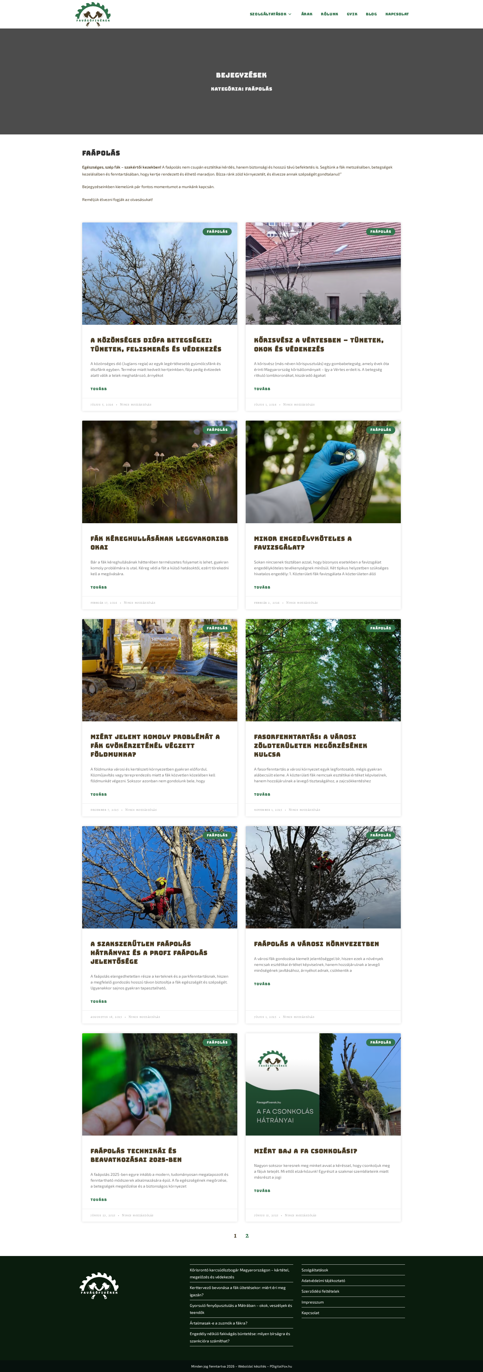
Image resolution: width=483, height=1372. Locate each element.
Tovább (99, 389)
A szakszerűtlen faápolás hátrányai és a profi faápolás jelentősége (149, 952)
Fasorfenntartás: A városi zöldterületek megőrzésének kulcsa (311, 745)
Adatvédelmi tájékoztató (323, 1280)
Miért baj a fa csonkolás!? (305, 1151)
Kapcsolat (310, 1312)
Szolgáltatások (315, 1269)
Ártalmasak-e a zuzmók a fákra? (218, 1323)
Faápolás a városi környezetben (316, 944)
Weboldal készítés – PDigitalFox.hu (265, 1366)
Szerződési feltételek (320, 1291)
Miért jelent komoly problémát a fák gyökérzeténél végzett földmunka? (155, 745)
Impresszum (313, 1302)
